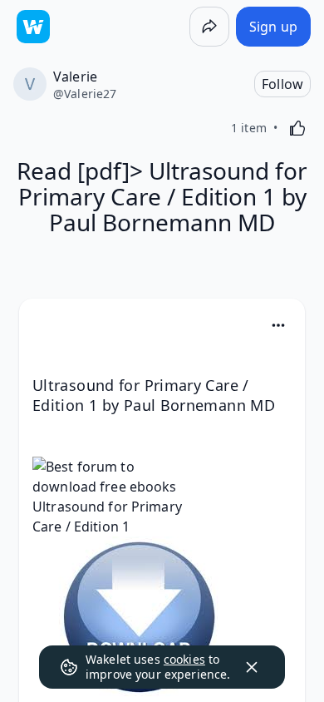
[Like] (297, 128)
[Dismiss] (251, 667)
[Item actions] (278, 325)
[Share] (209, 27)
